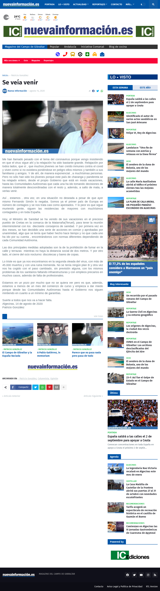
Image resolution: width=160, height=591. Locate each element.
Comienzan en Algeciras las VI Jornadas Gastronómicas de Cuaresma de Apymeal (141, 529)
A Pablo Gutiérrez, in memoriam (48, 354)
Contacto (98, 586)
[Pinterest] (49, 387)
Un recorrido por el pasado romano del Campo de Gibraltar (141, 299)
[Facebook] (93, 91)
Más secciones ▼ (12, 60)
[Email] (56, 387)
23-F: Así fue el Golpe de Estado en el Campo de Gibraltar (140, 381)
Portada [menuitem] (50, 4)
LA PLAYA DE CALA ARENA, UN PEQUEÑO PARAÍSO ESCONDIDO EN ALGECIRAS (140, 205)
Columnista (43, 379)
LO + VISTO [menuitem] (63, 4)
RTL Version (152, 586)
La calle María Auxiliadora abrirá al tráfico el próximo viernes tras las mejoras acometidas (141, 186)
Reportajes (49, 60)
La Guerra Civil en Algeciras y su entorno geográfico (141, 313)
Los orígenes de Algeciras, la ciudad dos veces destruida (141, 329)
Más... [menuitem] (129, 4)
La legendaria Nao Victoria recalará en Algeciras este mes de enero (141, 471)
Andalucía (70, 46)
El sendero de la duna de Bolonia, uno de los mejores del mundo (140, 168)
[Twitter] (97, 91)
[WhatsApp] (102, 91)
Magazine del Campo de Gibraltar (25, 46)
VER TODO (98, 316)
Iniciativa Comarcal (92, 46)
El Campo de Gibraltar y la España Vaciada (17, 354)
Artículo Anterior (12, 396)
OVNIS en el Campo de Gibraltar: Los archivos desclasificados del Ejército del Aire (139, 346)
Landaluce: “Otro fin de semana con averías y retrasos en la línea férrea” (141, 151)
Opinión (54, 379)
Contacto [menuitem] (116, 4)
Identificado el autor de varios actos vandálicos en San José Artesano (141, 119)
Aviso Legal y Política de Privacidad (124, 586)
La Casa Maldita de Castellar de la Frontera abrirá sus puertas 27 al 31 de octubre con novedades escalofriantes (141, 491)
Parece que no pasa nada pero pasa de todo (86, 354)
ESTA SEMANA (120, 87)
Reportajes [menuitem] (98, 4)
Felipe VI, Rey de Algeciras (141, 132)
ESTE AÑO (145, 87)
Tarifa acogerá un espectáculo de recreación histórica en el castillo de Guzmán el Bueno (141, 512)
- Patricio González (19, 75)
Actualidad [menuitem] (80, 4)
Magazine (36, 60)
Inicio (5, 75)
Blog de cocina (118, 46)
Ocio (26, 60)
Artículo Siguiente (92, 396)
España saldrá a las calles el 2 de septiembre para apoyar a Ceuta (141, 102)
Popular (54, 46)
